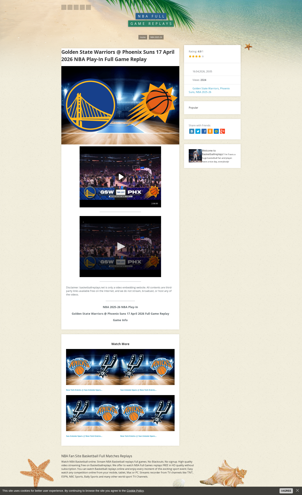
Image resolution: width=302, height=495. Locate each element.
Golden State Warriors (206, 88)
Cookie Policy (135, 490)
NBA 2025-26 (203, 92)
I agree (286, 490)
